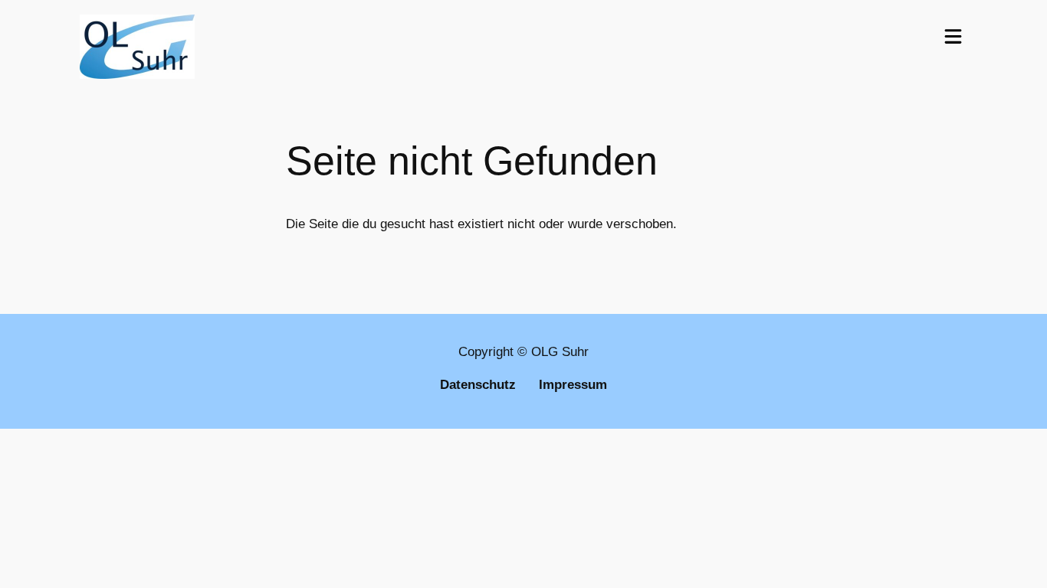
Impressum (573, 384)
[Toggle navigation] (953, 36)
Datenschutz (478, 384)
